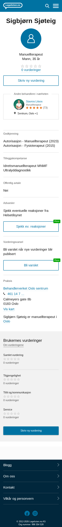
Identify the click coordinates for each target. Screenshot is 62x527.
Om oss (9, 476)
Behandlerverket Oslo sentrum (25, 288)
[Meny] (56, 6)
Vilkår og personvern (18, 498)
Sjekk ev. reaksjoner (31, 226)
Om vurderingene (13, 345)
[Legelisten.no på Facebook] (27, 513)
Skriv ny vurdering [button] (31, 80)
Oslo (6, 321)
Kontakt (9, 487)
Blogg (7, 465)
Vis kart (8, 309)
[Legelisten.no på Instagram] (35, 513)
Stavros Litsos (34, 101)
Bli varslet (31, 265)
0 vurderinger (31, 70)
